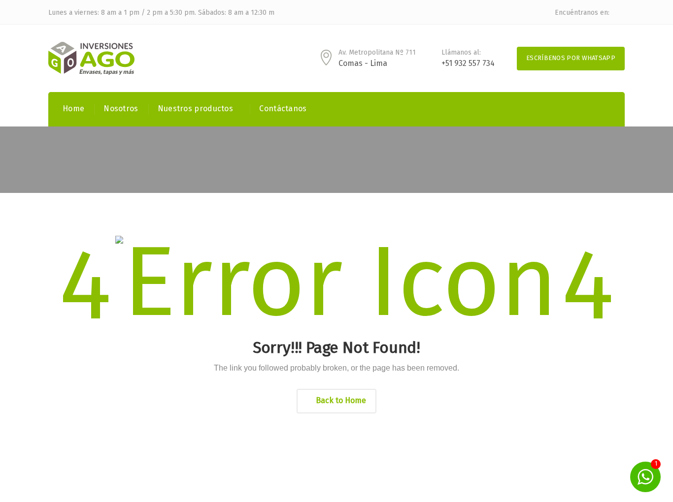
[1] (645, 476)
